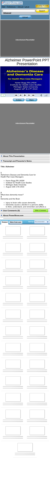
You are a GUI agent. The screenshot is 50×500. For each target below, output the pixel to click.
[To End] (33, 95)
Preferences (11, 7)
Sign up (20, 7)
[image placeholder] (13, 231)
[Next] (29, 95)
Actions (19, 100)
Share (31, 100)
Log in (27, 7)
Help (3, 7)
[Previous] (20, 95)
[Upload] (25, 17)
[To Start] (16, 95)
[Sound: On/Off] (41, 95)
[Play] (25, 95)
